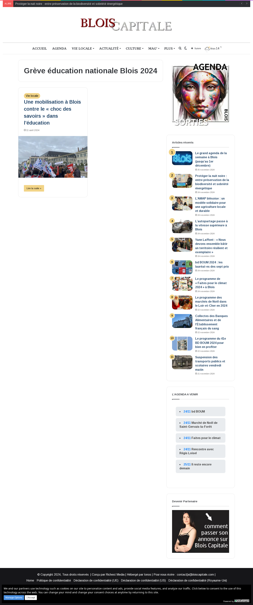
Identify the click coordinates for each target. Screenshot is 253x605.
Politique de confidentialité (54, 580)
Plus (168, 48)
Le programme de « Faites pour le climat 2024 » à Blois (211, 283)
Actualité (109, 48)
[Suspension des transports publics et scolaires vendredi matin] (182, 362)
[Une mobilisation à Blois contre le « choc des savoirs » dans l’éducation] (52, 157)
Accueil (39, 48)
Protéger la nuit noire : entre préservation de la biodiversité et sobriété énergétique (69, 3)
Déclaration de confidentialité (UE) (96, 580)
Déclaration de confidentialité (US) (143, 580)
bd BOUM (198, 411)
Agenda (59, 48)
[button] (14, 597)
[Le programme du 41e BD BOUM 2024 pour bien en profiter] (182, 344)
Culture (133, 48)
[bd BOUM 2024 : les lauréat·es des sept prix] (182, 267)
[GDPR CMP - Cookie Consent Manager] (241, 601)
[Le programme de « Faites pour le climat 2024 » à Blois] (182, 284)
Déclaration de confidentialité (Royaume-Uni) (197, 580)
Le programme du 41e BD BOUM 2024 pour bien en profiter (210, 342)
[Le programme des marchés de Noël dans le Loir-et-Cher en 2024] (182, 302)
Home (30, 580)
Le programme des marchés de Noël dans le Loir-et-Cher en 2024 (211, 301)
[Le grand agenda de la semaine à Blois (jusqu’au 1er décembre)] (182, 158)
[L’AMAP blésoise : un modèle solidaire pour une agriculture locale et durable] (182, 203)
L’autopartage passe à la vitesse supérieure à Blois (211, 225)
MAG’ (152, 48)
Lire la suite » (34, 188)
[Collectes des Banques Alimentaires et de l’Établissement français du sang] (182, 321)
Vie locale (82, 48)
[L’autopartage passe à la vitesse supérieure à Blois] (182, 226)
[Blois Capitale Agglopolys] (126, 25)
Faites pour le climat (206, 438)
